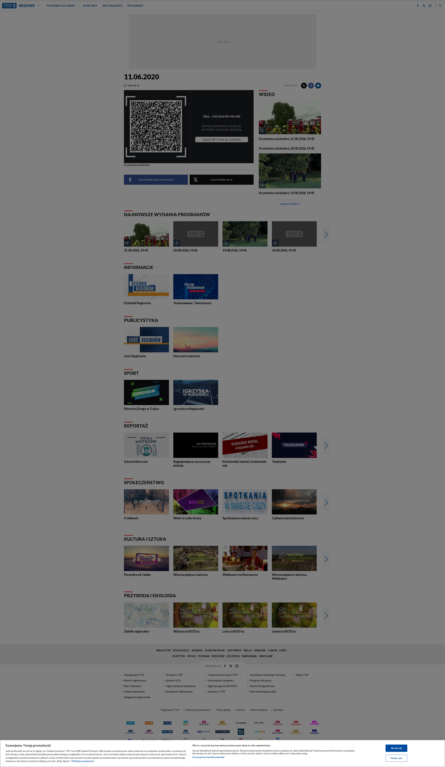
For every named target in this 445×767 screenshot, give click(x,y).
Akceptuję (396, 748)
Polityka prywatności (82, 761)
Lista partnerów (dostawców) (208, 757)
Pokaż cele (396, 758)
